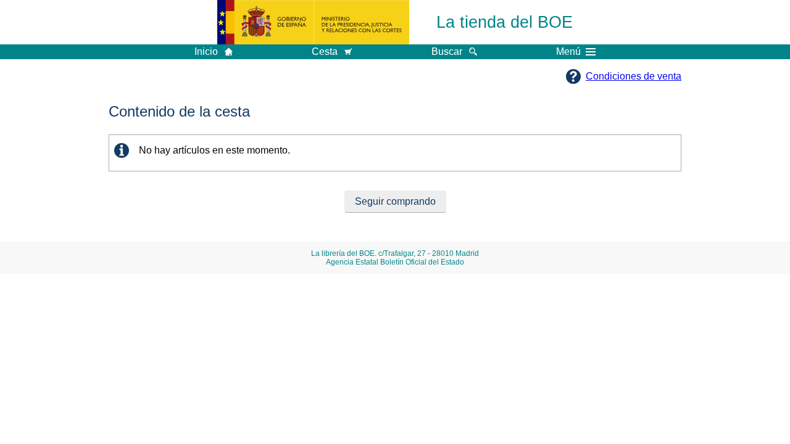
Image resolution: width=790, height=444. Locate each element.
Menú (568, 52)
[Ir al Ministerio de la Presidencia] (313, 22)
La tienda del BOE (504, 21)
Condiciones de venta (633, 76)
